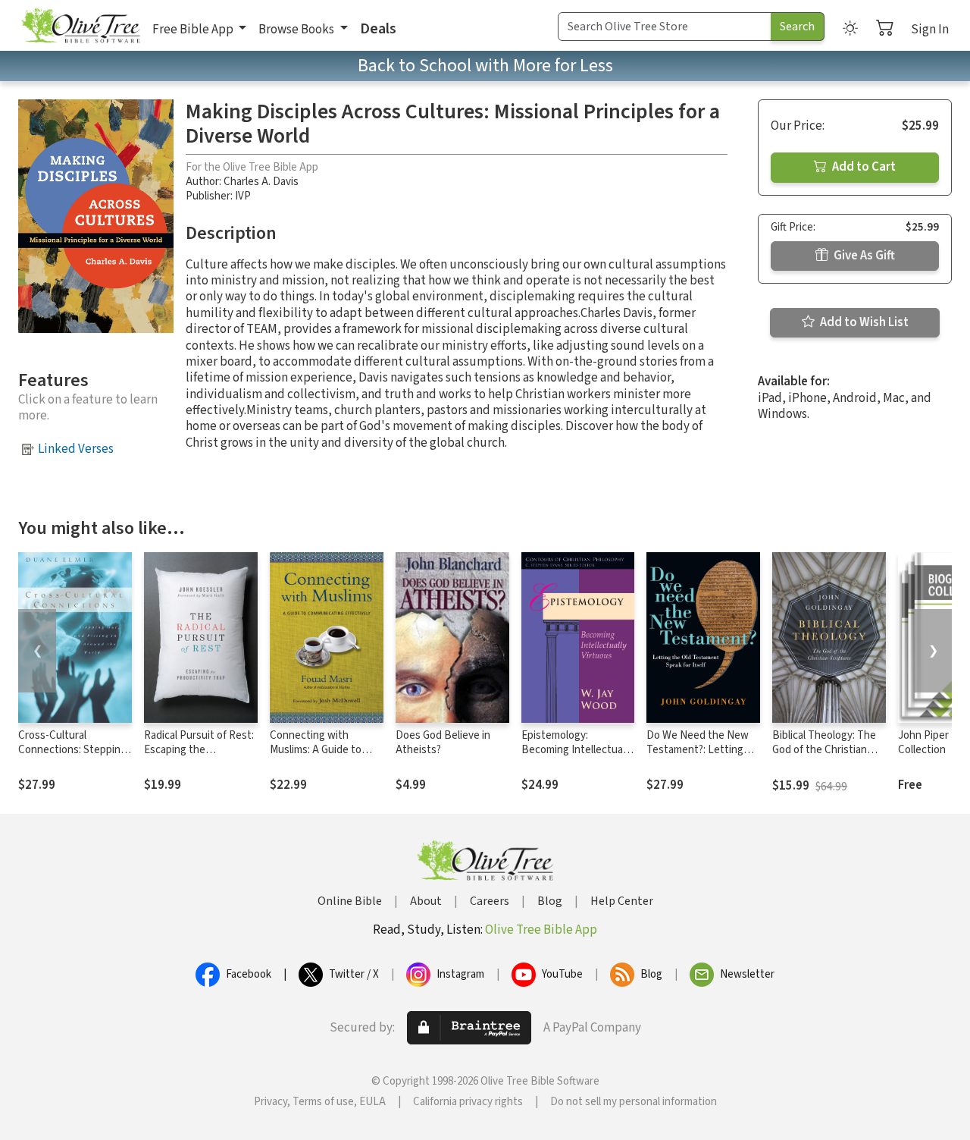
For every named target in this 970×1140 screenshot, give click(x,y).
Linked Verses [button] (76, 449)
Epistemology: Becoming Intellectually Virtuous (577, 749)
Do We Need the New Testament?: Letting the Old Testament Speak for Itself (697, 757)
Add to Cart (863, 167)
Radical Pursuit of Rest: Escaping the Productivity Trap (199, 749)
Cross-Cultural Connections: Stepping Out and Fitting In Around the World (72, 757)
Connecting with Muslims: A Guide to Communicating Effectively (315, 757)
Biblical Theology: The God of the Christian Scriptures (824, 749)
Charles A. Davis (261, 182)
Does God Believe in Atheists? (443, 742)
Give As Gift (863, 256)
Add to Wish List (863, 322)
